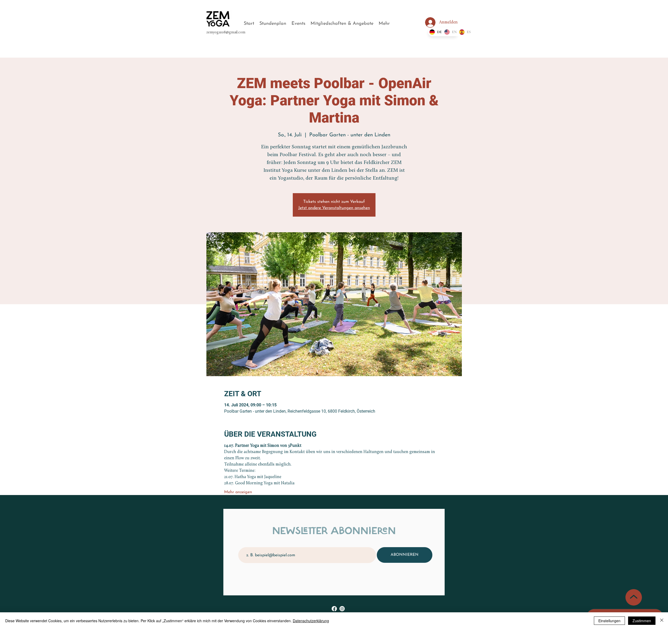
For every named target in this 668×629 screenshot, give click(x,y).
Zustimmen (642, 620)
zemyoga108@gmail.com (225, 32)
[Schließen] (662, 620)
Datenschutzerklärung (311, 620)
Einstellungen (609, 620)
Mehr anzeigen (238, 492)
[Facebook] (334, 608)
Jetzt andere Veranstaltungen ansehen (334, 208)
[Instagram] (342, 608)
